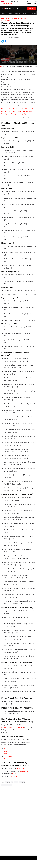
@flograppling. (21, 768)
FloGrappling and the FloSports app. (12, 727)
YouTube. (15, 773)
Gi (12, 782)
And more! (7, 759)
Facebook (14, 776)
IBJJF (6, 751)
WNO (5, 754)
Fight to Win (8, 756)
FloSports (22, 782)
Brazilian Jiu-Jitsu (6, 784)
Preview (8, 782)
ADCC (6, 748)
